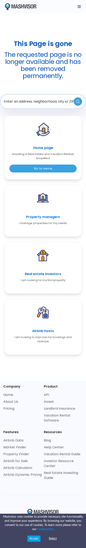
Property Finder (16, 454)
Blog (47, 440)
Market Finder (14, 447)
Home (8, 394)
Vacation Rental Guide (62, 454)
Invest (49, 401)
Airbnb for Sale (15, 461)
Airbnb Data (13, 440)
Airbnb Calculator (18, 467)
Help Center (54, 447)
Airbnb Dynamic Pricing (22, 474)
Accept (33, 538)
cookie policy (45, 529)
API (46, 394)
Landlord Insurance (59, 408)
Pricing (8, 408)
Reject (53, 538)
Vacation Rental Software (57, 418)
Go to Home (43, 168)
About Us (10, 401)
